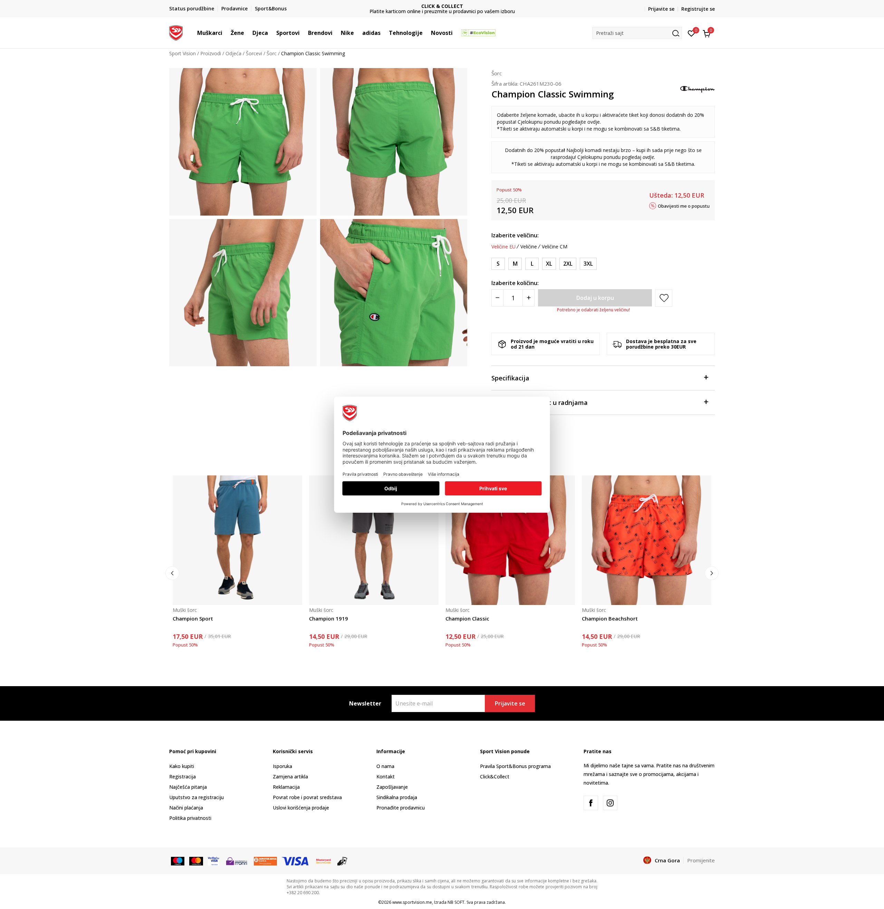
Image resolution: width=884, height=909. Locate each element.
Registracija (182, 776)
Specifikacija (510, 378)
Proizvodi (210, 53)
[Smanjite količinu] (497, 297)
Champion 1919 (328, 618)
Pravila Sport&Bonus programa (515, 766)
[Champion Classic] (510, 540)
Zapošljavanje (392, 787)
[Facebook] (591, 803)
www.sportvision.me (412, 902)
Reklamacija (286, 787)
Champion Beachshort (610, 618)
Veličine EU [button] (503, 246)
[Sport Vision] (176, 32)
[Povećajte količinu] (528, 297)
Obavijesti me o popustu (684, 205)
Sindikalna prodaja (396, 797)
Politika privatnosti (190, 818)
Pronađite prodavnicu (400, 807)
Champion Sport (193, 618)
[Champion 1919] (374, 540)
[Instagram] (610, 803)
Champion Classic (467, 618)
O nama (385, 766)
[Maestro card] (177, 860)
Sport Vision (182, 53)
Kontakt (385, 776)
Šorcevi (254, 53)
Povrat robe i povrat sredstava (307, 797)
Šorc (272, 53)
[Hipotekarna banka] (265, 860)
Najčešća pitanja (188, 787)
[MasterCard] (323, 860)
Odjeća (233, 53)
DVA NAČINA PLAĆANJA (444, 6)
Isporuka (282, 766)
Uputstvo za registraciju (196, 797)
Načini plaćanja (186, 807)
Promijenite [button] (701, 860)
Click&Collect (494, 776)
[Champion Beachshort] (646, 540)
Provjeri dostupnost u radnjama (539, 402)
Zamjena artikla (290, 776)
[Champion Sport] (237, 540)
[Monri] (236, 860)
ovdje (593, 122)
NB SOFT (456, 902)
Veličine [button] (528, 246)
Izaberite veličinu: (515, 235)
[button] (226, 33)
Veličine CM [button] (554, 246)
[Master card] (196, 860)
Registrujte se (698, 9)
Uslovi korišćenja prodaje (301, 807)
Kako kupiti (181, 766)
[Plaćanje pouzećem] (342, 860)
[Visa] (213, 860)
